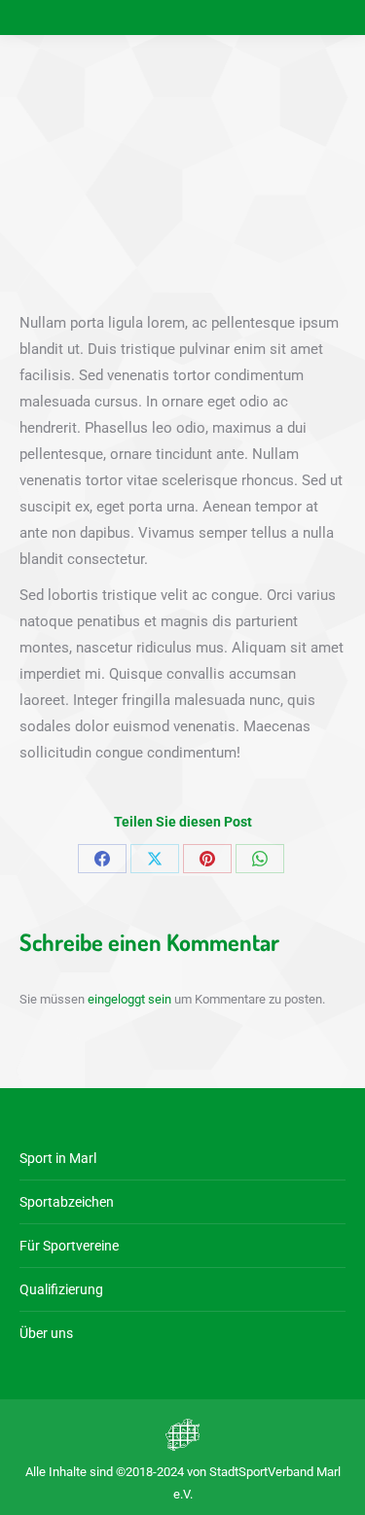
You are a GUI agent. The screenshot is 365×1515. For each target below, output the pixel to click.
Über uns (46, 1333)
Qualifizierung (61, 1289)
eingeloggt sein (129, 999)
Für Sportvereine (69, 1245)
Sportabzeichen (66, 1202)
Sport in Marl (57, 1158)
